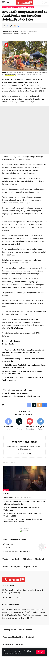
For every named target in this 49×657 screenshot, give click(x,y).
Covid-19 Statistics (22, 551)
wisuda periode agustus (12, 396)
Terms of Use (15, 653)
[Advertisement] (24, 130)
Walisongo (33, 82)
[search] (38, 2)
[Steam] (17, 597)
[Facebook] (8, 424)
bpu (13, 390)
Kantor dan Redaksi (10, 605)
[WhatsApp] (20, 597)
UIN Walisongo (8, 7)
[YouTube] (10, 597)
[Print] (18, 26)
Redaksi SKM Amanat (10, 31)
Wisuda (30, 7)
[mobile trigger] (4, 2)
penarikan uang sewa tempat (14, 393)
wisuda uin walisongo (33, 396)
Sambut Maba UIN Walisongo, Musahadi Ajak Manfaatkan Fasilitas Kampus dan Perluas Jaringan (23, 352)
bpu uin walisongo (24, 390)
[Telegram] (40, 424)
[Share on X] (11, 26)
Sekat (6, 493)
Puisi (6, 490)
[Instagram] (13, 597)
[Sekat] (24, 478)
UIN (26, 82)
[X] (19, 424)
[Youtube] (30, 424)
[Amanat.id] (24, 2)
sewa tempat (8, 244)
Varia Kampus (21, 7)
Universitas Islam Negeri (13, 82)
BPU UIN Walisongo (14, 328)
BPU (40, 79)
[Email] (14, 26)
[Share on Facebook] (7, 26)
